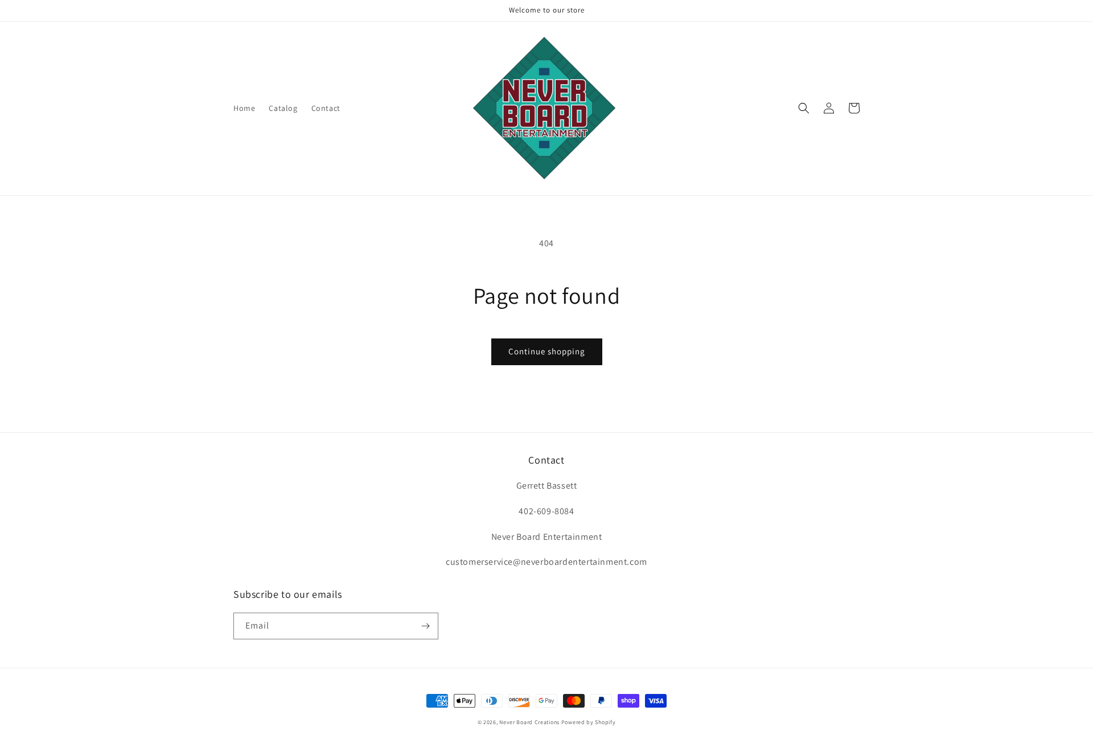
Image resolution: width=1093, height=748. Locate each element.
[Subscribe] (425, 626)
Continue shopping (546, 351)
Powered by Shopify (588, 722)
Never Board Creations (529, 722)
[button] (803, 108)
